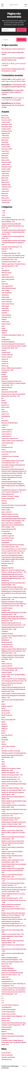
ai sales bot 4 (5, 339)
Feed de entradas (7, 1055)
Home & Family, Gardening (10, 516)
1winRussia (5, 295)
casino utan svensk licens (9, 438)
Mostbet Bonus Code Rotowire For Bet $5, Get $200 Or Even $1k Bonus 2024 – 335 (13, 593)
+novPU (3, 251)
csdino (3, 458)
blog (2, 409)
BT (2, 418)
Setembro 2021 (6, 187)
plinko (3, 722)
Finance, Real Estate (7, 498)
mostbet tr (4, 631)
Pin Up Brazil (5, 710)
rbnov (3, 742)
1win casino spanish (7, 279)
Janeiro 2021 (5, 202)
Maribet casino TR (7, 563)
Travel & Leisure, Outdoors (10, 1005)
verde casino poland (8, 1011)
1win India (4, 284)
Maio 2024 (4, 140)
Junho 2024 (5, 138)
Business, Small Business (9, 423)
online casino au (6, 663)
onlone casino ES (6, 666)
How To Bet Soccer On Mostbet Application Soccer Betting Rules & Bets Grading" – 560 (12, 525)
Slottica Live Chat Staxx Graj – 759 (12, 934)
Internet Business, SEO (8, 529)
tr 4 (2, 1003)
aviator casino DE (7, 354)
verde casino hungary (8, 1009)
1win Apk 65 (5, 270)
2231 (3, 326)
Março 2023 (5, 160)
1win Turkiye (5, 290)
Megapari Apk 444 (7, 568)
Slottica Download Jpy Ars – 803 (11, 898)
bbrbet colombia (6, 387)
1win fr (3, 281)
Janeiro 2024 (5, 146)
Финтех (3, 1031)
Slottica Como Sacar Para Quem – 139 (13, 887)
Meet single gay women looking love (13, 49)
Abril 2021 (4, 196)
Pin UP (3, 708)
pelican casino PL (7, 706)
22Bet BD (4, 330)
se (2, 748)
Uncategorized (6, 1007)
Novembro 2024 (6, 126)
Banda (3, 374)
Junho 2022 (5, 175)
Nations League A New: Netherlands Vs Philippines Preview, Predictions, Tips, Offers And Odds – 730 (13, 651)
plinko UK (4, 726)
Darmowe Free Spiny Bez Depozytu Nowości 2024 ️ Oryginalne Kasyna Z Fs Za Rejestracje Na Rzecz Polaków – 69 (13, 471)
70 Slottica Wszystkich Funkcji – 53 (12, 335)
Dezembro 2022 (6, 167)
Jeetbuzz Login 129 (7, 536)
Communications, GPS (8, 452)
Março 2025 (5, 118)
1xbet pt (4, 319)
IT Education (5, 531)
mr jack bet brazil (7, 644)
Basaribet (4, 379)
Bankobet (4, 376)
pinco (3, 717)
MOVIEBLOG (5, 640)
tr (2, 996)
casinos (3, 445)
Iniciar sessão (5, 1053)
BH (2, 398)
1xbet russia (5, 321)
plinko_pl (4, 728)
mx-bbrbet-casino (7, 647)
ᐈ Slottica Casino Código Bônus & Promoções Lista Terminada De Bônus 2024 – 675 (13, 1042)
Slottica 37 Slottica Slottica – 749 (12, 788)
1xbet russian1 (6, 324)
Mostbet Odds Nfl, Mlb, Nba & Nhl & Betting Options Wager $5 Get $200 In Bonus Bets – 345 (13, 618)
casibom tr (4, 425)
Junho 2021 (5, 191)
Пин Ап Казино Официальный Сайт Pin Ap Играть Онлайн (12, 105)
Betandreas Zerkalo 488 (9, 392)
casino (3, 427)
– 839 (3, 215)
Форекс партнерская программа (12, 1036)
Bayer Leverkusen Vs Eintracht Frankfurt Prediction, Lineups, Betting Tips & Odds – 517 (13, 383)
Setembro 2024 (6, 131)
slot (2, 759)
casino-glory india (7, 443)
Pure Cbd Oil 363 (6, 735)
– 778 (3, 213)
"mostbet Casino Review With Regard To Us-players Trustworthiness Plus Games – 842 (13, 232)
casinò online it (6, 436)
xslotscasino (5, 1020)
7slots (3, 337)
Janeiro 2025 (5, 122)
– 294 (3, 211)
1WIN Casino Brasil (7, 277)
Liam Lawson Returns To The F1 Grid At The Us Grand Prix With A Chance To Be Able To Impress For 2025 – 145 (13, 551)
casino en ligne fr (6, 429)
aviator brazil (5, 352)
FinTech (4, 501)
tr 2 (2, 998)
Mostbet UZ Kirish (7, 633)
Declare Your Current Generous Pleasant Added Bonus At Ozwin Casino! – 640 (11, 477)
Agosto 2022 (5, 171)
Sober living (5, 966)
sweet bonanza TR (7, 981)
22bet (3, 328)
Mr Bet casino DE (6, 642)
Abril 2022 (4, 180)
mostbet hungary (7, 608)
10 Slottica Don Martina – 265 (10, 253)
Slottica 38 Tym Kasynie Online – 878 (13, 790)
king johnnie (5, 542)
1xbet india (4, 308)
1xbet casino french (7, 304)
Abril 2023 (4, 158)
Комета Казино (6, 1027)
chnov (3, 449)
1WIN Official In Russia (8, 288)
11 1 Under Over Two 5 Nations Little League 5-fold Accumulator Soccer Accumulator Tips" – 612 (12, 257)
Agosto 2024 (5, 133)
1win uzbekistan (6, 293)
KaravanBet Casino (7, 538)
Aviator (3, 350)
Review (3, 744)
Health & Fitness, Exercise (9, 514)
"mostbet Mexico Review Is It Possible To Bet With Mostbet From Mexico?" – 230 (13, 242)
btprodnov (4, 420)
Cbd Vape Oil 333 (7, 447)
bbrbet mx (4, 389)
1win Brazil (4, 275)
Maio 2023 (4, 155)
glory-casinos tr (6, 512)
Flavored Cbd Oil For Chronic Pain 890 (13, 505)
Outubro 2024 (6, 129)
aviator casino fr (6, 357)
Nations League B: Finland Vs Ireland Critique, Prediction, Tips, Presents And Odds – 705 (13, 657)
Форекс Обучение (7, 1034)
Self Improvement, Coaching (10, 751)
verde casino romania (8, 1014)
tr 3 (2, 1000)
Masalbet (4, 565)
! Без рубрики (6, 217)
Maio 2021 (4, 193)
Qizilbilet (4, 737)
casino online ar (6, 434)
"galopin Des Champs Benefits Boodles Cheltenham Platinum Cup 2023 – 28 (12, 226)
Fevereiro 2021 (6, 200)
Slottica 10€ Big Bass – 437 (10, 772)
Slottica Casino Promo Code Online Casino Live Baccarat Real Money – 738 (12, 870)
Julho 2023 (5, 151)
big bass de (5, 405)
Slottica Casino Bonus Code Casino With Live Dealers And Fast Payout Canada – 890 (12, 843)
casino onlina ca (6, 432)
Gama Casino (5, 510)
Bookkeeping (5, 416)
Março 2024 (5, 144)
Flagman (4, 503)
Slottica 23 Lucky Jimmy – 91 (10, 777)
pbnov (3, 704)
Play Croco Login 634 (8, 719)
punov (3, 733)
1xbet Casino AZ (6, 299)
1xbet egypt (5, 306)
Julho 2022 (5, 173)
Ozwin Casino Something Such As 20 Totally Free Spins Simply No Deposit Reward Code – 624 (13, 689)
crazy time (4, 454)
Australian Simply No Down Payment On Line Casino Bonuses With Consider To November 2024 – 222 (13, 346)
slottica (3, 766)
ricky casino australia (8, 746)
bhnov (3, 400)
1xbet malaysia (6, 315)
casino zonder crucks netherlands (12, 440)
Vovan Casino (5, 1018)
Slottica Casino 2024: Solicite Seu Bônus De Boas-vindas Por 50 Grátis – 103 (13, 832)
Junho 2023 (5, 153)
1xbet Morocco (6, 317)
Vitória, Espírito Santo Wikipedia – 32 (13, 1016)
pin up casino (5, 713)
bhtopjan (4, 403)
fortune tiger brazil (7, 507)
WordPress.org (6, 1059)
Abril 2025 (4, 115)
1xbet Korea (5, 310)
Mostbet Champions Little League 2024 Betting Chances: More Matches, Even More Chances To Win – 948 (13, 604)
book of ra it (5, 414)
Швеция (4, 1038)
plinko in (4, 724)
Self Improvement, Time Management (13, 753)
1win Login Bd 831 (7, 286)
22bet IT (4, 333)
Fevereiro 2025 (6, 120)
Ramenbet (4, 739)
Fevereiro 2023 (6, 162)
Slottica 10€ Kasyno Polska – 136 (11, 775)
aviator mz (4, 363)
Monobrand (5, 580)
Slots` (3, 764)
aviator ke (4, 361)
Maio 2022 (4, 178)
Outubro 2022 (5, 169)
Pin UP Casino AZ (6, 715)
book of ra (4, 411)
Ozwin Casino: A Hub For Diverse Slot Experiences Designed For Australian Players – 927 (13, 695)
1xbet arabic (5, 297)
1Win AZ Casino (6, 272)
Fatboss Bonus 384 (7, 494)
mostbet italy (5, 610)
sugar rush (4, 977)
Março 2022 (5, 182)
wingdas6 (4, 79)
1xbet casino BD (6, 301)
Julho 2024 (5, 135)
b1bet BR (4, 372)
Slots (3, 761)
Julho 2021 (5, 189)
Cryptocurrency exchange (10, 456)
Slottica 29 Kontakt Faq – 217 (10, 779)
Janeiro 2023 (5, 164)
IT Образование (6, 533)
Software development (8, 970)
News (3, 661)
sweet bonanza (6, 979)
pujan (3, 731)
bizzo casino (5, 407)
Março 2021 (5, 198)
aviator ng (4, 366)
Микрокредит (6, 1029)
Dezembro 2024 (6, 124)
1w (2, 268)
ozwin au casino (6, 672)
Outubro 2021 (5, 184)
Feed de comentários (8, 1057)
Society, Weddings (7, 968)
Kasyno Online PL (7, 540)
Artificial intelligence (8, 342)
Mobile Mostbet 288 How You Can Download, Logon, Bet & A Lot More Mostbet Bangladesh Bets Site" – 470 (13, 576)
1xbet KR (4, 313)
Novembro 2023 (6, 149)
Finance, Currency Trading (10, 496)
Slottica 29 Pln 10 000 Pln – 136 (11, 781)
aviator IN (4, 359)
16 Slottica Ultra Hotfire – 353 (10, 262)
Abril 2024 (4, 142)
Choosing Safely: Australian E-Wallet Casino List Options (12, 92)
